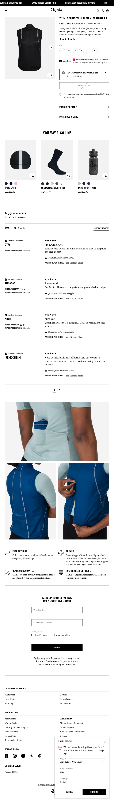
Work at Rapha (11, 723)
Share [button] (80, 263)
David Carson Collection (44, 3)
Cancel (69, 792)
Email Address (40, 610)
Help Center (10, 699)
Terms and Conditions (46, 661)
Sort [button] (7, 228)
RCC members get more (78, 571)
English (61, 741)
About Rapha (10, 719)
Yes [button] (67, 263)
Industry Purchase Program (16, 727)
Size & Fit (67, 61)
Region (63, 758)
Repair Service (66, 699)
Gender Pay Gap (67, 727)
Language (64, 779)
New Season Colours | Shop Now (80, 3)
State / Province (66, 769)
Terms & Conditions (13, 740)
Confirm (94, 792)
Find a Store (10, 695)
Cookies (63, 736)
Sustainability (66, 719)
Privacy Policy (45, 664)
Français (68, 741)
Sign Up (57, 647)
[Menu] (6, 10)
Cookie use (70, 664)
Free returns (19, 551)
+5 (61, 183)
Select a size (84, 85)
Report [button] (73, 263)
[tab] (101, 229)
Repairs (70, 551)
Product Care (66, 703)
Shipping (9, 703)
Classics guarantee (23, 571)
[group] (24, 213)
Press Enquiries (11, 731)
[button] (54, 390)
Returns (63, 695)
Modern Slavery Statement (71, 723)
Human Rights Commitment (72, 731)
